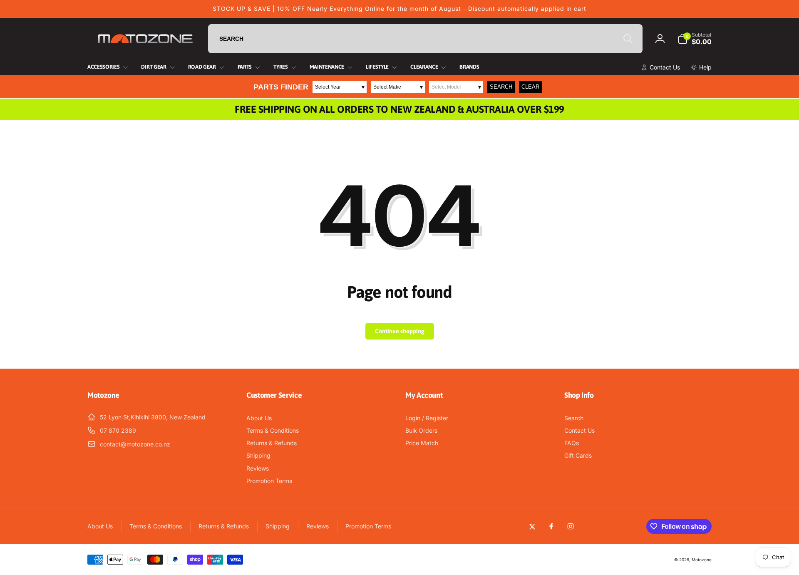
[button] (694, 38)
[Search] (628, 38)
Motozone (702, 559)
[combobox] (425, 38)
